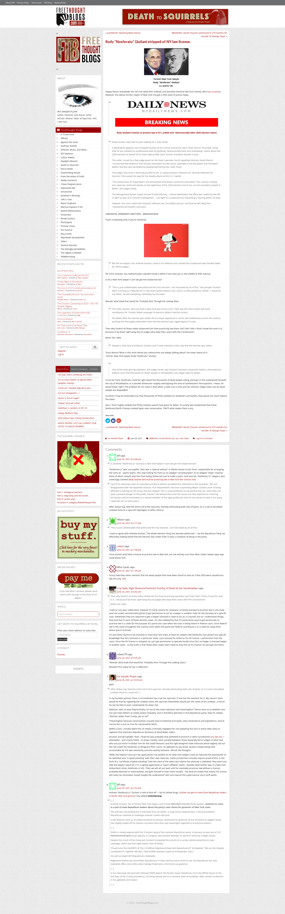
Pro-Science (66, 229)
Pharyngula (66, 222)
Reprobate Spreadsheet (72, 237)
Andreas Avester (69, 145)
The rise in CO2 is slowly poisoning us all (76, 288)
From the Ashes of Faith (72, 176)
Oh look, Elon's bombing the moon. (75, 374)
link (124, 578)
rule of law (184, 438)
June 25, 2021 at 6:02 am (129, 591)
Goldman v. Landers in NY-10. (73, 408)
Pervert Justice (68, 218)
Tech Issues (36, 2)
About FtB (10, 2)
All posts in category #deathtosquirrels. (76, 502)
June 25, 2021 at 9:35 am (129, 657)
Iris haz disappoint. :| (69, 393)
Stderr (64, 241)
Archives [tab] (94, 369)
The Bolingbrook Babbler (73, 249)
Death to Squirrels (70, 165)
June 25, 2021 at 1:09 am (129, 570)
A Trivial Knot (67, 134)
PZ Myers (79, 284)
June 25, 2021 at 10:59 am (129, 680)
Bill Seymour (67, 153)
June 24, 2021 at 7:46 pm (129, 549)
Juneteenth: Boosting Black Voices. (124, 32)
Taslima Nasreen (69, 245)
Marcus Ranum (77, 321)
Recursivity (66, 233)
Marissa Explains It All (72, 207)
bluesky (61, 654)
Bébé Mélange (80, 328)
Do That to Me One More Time (72, 325)
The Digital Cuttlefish (71, 252)
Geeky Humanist (69, 180)
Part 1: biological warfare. (70, 492)
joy (173, 438)
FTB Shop (48, 2)
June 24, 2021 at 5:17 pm (129, 523)
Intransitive (66, 191)
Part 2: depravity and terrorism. (73, 495)
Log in (61, 354)
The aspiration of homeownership (73, 312)
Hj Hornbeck (87, 334)
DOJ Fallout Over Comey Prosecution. (76, 418)
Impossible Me (68, 188)
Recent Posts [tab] (63, 369)
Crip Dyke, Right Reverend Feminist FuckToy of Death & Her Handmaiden (157, 588)
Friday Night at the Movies (70, 281)
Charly (75, 309)
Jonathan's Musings (70, 195)
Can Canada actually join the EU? (73, 275)
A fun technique (65, 319)
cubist (120, 546)
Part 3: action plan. (66, 499)
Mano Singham (68, 203)
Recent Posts (60, 2)
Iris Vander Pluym (127, 676)
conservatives (165, 438)
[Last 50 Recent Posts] (65, 271)
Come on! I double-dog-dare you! (74, 388)
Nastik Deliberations (71, 210)
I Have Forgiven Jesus (71, 184)
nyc (177, 438)
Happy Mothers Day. (68, 413)
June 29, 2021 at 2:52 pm (129, 788)
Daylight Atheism (69, 161)
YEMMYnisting (68, 256)
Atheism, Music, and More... (74, 149)
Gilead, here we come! (69, 403)
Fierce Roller (67, 168)
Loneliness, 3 (63, 332)
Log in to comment (204, 438)
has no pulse (213, 91)
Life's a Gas (66, 199)
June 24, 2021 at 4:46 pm (129, 459)
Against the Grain (69, 142)
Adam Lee (82, 299)
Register (62, 350)
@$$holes (153, 438)
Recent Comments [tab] (79, 369)
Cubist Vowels (68, 157)
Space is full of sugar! (68, 398)
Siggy (78, 315)
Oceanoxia (66, 214)
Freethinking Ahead (70, 172)
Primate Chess (68, 226)
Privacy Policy (23, 2)
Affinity (64, 138)
